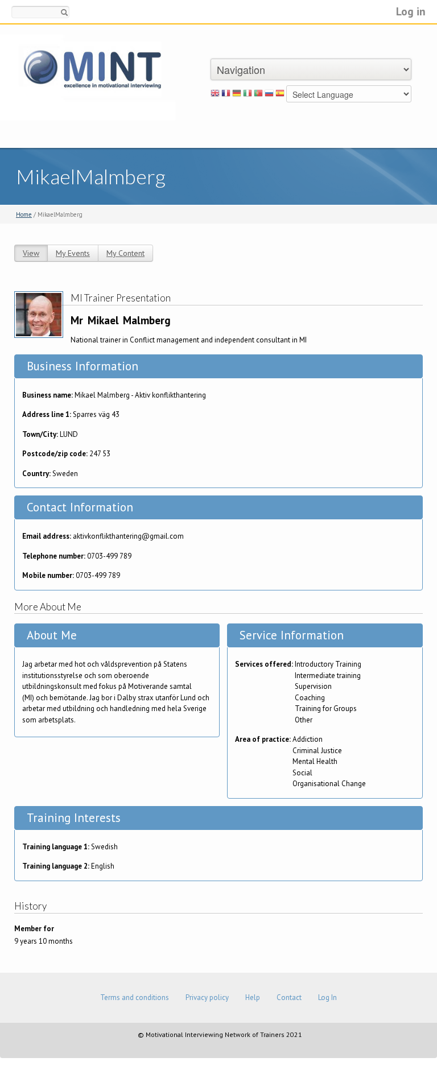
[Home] (87, 77)
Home (24, 214)
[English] (215, 95)
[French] (225, 95)
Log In (327, 997)
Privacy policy (207, 997)
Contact (289, 997)
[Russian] (269, 95)
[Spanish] (280, 95)
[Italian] (247, 95)
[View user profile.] (38, 314)
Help (252, 997)
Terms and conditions (134, 997)
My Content (125, 253)
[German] (236, 95)
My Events (73, 253)
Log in (411, 11)
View (31, 253)
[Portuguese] (258, 95)
